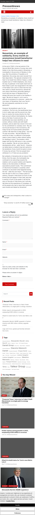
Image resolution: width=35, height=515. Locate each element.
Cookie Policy (10, 501)
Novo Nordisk (22, 359)
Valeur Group (17, 366)
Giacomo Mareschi (6, 348)
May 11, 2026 (5, 464)
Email (4, 249)
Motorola (17, 359)
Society (5, 50)
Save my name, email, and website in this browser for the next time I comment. (15, 267)
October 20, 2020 (7, 63)
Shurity (28, 361)
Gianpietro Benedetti (13, 351)
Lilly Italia (7, 355)
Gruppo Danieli (22, 351)
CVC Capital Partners (23, 343)
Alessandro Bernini (6, 341)
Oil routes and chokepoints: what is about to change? (18, 196)
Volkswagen (28, 366)
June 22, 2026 (5, 434)
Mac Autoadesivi (17, 357)
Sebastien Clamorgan (21, 361)
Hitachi (17, 353)
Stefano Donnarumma (6, 363)
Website (4, 257)
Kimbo (30, 353)
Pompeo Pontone (11, 362)
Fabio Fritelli (22, 345)
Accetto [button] (17, 505)
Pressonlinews (11, 6)
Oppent (4, 361)
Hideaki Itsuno (12, 353)
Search (31, 294)
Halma (7, 353)
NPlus (27, 359)
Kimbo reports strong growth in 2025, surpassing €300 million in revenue (15, 431)
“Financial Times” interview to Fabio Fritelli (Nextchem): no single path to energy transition (17, 401)
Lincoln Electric (13, 355)
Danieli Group (8, 345)
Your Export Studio (15, 369)
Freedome (28, 345)
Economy (4, 486)
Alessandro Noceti (18, 341)
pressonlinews (16, 63)
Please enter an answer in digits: (12, 272)
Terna (4, 367)
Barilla (9, 343)
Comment (6, 220)
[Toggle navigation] (4, 11)
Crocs (17, 343)
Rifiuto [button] (17, 509)
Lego (3, 355)
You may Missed (8, 375)
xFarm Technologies (6, 369)
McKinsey (12, 359)
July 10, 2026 (5, 405)
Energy (4, 395)
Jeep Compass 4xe (24, 353)
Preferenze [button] (17, 513)
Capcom (13, 343)
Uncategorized (13, 486)
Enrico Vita (16, 345)
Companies (5, 426)
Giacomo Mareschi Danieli (14, 349)
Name (4, 242)
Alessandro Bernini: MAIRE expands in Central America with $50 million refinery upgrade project (16, 323)
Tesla (8, 366)
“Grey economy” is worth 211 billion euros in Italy (17, 204)
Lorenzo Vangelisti (22, 355)
